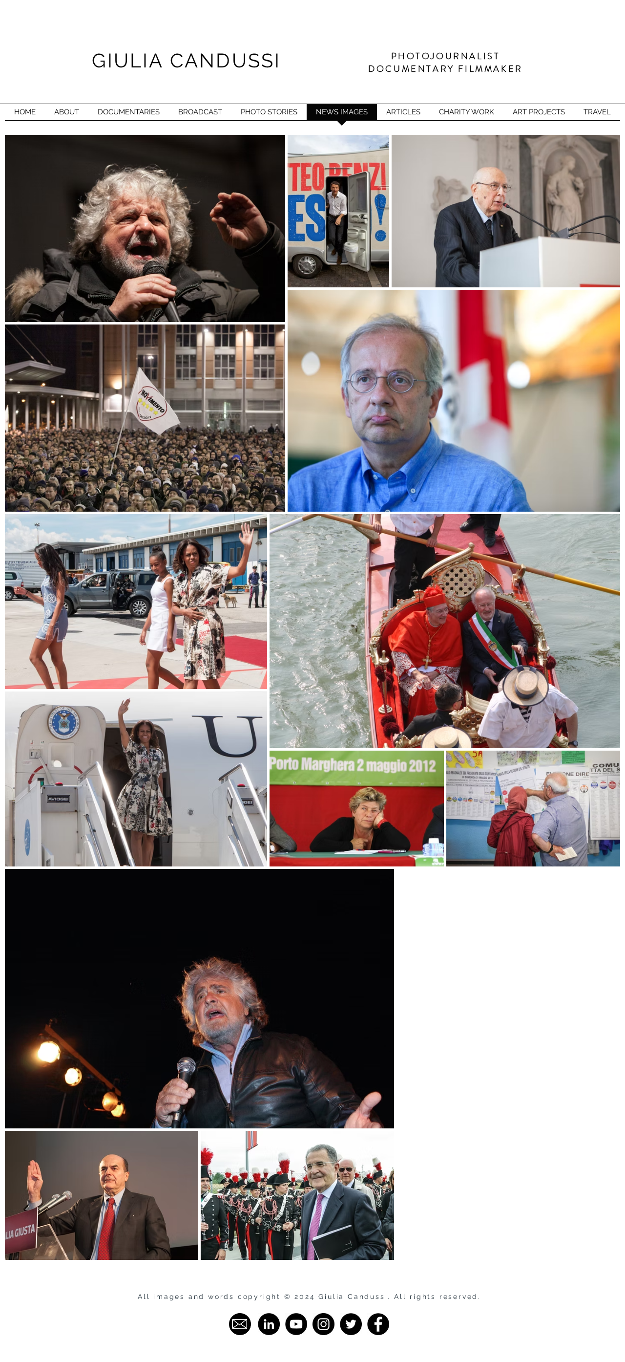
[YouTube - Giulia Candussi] (296, 1324)
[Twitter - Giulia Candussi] (351, 1324)
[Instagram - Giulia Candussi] (323, 1324)
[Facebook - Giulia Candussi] (378, 1324)
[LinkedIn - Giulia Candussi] (269, 1324)
